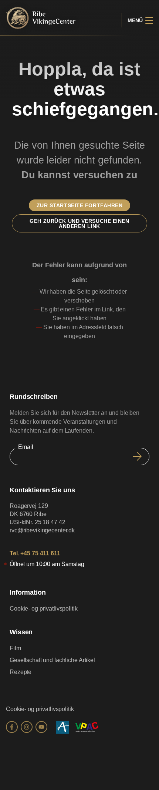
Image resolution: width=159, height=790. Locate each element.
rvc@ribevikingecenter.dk (42, 530)
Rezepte (20, 672)
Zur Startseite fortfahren (80, 205)
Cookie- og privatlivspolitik (44, 608)
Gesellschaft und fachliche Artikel (52, 660)
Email (25, 447)
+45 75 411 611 (40, 553)
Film (15, 648)
